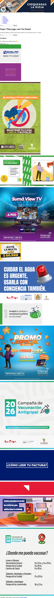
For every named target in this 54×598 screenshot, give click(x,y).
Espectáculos (6, 20)
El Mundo (5, 21)
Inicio (4, 16)
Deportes (5, 23)
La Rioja (5, 18)
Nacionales (5, 19)
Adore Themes (23, 597)
